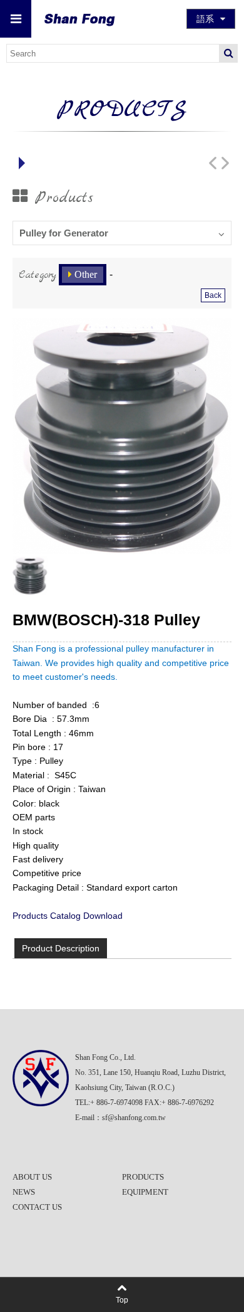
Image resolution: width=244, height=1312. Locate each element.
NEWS (24, 1192)
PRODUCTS (143, 1177)
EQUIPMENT (145, 1192)
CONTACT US (37, 1207)
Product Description (60, 948)
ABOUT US (32, 1177)
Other (85, 274)
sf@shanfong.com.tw (134, 1117)
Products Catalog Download (68, 916)
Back (213, 295)
